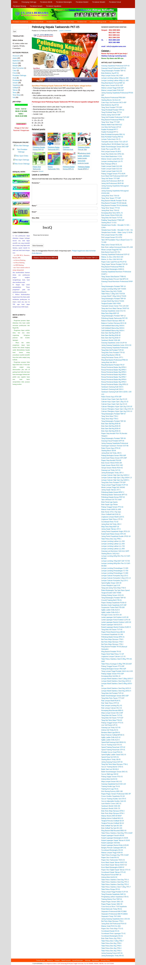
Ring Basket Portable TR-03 (111, 651)
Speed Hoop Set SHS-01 (110, 757)
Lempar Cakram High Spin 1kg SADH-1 (115, 480)
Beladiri (41, 171)
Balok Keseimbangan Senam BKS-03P (115, 146)
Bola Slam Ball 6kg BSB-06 (110, 423)
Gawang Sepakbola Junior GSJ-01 (113, 311)
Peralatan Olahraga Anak (98, 22)
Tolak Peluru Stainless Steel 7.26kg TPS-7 (116, 887)
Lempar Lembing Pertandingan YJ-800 (114, 573)
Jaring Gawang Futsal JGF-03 (111, 762)
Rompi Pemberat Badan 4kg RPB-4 (113, 370)
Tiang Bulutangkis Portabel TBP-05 (113, 598)
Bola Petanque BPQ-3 (109, 164)
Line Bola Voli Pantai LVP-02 (111, 127)
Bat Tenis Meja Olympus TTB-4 (112, 642)
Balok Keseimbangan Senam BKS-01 (114, 772)
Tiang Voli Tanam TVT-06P (110, 178)
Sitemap (87, 960)
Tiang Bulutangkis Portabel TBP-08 (113, 421)
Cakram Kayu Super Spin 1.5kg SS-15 (114, 401)
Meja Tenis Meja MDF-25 (110, 313)
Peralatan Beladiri (98, 2)
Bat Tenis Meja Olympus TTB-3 (112, 921)
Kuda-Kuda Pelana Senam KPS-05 (113, 534)
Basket (15, 63)
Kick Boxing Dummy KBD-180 (112, 791)
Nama (34, 205)
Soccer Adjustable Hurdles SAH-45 (113, 801)
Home (15, 2)
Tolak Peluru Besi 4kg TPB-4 (111, 948)
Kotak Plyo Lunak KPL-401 (110, 149)
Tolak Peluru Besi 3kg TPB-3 (111, 951)
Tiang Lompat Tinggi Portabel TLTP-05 (114, 892)
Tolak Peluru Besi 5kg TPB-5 (111, 946)
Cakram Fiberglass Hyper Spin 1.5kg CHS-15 (117, 409)
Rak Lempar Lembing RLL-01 (111, 705)
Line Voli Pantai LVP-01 (109, 725)
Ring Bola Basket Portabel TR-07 (112, 365)
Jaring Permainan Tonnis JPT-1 (112, 357)
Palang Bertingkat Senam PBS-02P (113, 669)
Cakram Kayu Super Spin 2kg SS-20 (114, 399)
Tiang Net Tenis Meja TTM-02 (111, 720)
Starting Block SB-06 (108, 450)
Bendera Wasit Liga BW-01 (110, 732)
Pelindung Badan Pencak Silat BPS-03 (114, 279)
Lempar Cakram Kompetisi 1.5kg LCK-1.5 (116, 578)
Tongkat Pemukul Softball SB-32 (112, 823)
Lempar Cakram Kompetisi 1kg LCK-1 (114, 580)
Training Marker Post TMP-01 (111, 899)
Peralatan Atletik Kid (116, 22)
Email (34, 212)
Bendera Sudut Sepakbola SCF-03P (113, 605)
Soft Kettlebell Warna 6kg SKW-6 (112, 328)
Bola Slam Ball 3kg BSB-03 (110, 431)
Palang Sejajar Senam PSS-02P (112, 674)
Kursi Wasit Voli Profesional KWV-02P (114, 176)
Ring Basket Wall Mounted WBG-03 (113, 830)
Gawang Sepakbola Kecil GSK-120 (113, 784)
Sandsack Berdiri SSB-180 (110, 340)
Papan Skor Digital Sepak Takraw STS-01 (115, 870)
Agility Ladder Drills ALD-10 (110, 737)
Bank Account (66, 960)
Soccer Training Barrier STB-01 (112, 767)
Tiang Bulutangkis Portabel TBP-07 (113, 414)
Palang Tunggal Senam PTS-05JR (113, 174)
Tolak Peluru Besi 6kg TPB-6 (111, 943)
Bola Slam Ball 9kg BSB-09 (110, 333)
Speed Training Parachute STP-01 (113, 750)
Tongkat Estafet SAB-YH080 (111, 593)
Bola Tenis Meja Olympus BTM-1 (112, 813)
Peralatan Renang (19, 6)
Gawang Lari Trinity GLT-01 (110, 470)
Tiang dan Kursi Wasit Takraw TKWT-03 (115, 308)
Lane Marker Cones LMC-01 (111, 803)
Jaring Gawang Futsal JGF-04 (111, 953)
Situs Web (35, 218)
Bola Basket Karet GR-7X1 (110, 252)
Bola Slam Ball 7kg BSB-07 (110, 338)
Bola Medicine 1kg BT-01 (110, 73)
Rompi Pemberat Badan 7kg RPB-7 (113, 377)
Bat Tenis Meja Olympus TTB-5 (112, 639)
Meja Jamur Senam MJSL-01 (111, 245)
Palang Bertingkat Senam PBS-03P (113, 455)
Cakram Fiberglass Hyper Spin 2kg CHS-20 (116, 406)
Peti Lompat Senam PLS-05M (111, 235)
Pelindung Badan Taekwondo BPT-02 (114, 495)
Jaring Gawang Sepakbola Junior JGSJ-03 (116, 345)
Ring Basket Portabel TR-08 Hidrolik (114, 203)
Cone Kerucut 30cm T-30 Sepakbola (114, 906)
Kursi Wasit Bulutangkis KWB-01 (112, 269)
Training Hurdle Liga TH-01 (110, 786)
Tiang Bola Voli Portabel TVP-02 (112, 693)
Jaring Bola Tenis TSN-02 (110, 210)
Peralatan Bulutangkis (64, 2)
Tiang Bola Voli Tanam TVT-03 (111, 629)
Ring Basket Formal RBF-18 (111, 875)
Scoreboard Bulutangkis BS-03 (112, 850)
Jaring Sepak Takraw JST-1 (111, 490)
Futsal (15, 73)
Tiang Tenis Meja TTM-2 (109, 416)
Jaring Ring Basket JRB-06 (110, 355)
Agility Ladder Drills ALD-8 (110, 610)
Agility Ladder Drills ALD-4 (110, 612)
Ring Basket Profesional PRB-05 (112, 267)
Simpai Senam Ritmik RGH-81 (112, 468)
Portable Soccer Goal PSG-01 (111, 752)
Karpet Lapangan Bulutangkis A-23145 (114, 838)
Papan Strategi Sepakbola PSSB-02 (113, 602)
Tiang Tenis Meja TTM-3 (109, 419)
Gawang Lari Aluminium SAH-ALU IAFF (115, 551)
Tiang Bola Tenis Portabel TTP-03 (113, 352)
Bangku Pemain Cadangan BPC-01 (113, 848)
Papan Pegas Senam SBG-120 (112, 901)
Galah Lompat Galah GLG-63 (111, 169)
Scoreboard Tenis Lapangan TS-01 (113, 933)
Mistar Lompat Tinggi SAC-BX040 (113, 487)
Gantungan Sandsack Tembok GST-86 (114, 446)
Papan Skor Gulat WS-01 (110, 857)
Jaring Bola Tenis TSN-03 (110, 196)
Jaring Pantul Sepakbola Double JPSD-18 (115, 536)
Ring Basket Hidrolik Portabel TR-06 (114, 200)
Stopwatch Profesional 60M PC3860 (114, 911)
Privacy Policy (105, 960)
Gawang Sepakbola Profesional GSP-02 (115, 254)
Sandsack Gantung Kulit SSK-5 (112, 387)
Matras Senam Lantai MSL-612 (112, 159)
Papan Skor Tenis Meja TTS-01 (112, 928)
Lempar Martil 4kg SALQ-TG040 (112, 301)
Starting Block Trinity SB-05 (110, 759)
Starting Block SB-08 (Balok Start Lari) (114, 144)
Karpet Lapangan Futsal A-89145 (112, 835)
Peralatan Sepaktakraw (20, 22)
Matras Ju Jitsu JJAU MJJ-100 (112, 257)
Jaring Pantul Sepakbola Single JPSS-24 (115, 531)
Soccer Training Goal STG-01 (111, 745)
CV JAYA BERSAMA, (37, 963)
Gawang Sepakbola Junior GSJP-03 (114, 343)
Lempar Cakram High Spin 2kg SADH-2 (115, 475)
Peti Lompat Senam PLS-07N (111, 237)
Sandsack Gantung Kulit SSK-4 (112, 389)
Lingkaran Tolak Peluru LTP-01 (112, 519)
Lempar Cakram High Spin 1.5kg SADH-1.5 (116, 477)
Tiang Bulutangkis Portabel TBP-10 (113, 286)
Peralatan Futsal (115, 2)
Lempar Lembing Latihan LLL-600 (113, 544)
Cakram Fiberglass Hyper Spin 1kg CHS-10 (116, 411)
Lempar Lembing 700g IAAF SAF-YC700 (115, 561)
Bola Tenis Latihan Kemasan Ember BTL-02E (117, 247)
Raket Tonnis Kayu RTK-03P (111, 397)
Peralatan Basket (82, 2)
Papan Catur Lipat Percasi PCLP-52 (113, 262)
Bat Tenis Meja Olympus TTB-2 (112, 644)
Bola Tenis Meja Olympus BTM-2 (112, 811)
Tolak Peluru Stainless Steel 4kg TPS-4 (115, 882)
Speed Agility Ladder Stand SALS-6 (113, 754)
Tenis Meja (16, 95)
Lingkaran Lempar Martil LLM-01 (112, 517)
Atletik (15, 58)
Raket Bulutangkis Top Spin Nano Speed (115, 590)
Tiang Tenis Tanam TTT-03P (111, 198)
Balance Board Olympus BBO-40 (45, 258)
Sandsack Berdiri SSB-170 (110, 808)
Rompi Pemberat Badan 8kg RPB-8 (113, 379)
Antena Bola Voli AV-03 (109, 779)
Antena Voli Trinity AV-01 (109, 730)
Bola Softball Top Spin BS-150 (111, 826)
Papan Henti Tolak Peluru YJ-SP (112, 654)
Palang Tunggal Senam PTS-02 (112, 507)
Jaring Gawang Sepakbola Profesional (114, 347)
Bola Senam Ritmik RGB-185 (111, 463)
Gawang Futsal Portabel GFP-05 (112, 441)
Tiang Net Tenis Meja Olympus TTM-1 (114, 764)
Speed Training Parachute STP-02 (113, 747)
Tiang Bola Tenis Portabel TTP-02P (113, 482)
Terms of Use (40, 960)
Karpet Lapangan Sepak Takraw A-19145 (115, 840)
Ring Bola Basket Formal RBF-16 (113, 83)
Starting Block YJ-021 (109, 222)
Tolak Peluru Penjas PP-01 (110, 889)
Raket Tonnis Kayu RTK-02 (110, 448)
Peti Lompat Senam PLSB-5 (111, 151)
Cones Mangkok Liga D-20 (110, 585)
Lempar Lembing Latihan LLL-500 (113, 541)
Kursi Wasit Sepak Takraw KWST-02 (114, 865)
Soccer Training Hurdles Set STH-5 (113, 799)
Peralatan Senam (36, 6)
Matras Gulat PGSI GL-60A (111, 926)
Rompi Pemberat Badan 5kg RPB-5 (113, 372)
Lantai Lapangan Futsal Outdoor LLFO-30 (115, 620)
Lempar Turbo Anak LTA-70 (110, 139)
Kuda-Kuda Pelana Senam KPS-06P (114, 458)
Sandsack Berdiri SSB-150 (110, 806)
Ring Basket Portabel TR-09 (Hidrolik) (114, 205)
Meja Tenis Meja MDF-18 (110, 526)
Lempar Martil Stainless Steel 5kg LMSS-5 (116, 688)
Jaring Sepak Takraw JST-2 (111, 529)
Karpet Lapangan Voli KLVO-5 (111, 624)
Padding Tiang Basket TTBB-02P (112, 220)
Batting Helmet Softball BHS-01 (112, 818)
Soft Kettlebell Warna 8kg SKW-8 (112, 325)
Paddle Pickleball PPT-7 (109, 129)
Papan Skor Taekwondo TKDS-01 (113, 860)
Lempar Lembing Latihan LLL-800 (113, 549)
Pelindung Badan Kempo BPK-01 (112, 637)
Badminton (16, 61)
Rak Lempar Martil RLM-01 (110, 700)
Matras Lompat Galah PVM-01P (112, 90)
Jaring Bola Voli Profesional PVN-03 (113, 923)
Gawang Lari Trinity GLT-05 (110, 727)
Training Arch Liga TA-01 (109, 789)
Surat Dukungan (77, 960)
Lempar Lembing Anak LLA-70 (111, 161)
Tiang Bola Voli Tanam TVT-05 (111, 218)
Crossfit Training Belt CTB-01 (111, 600)
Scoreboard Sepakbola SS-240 (112, 634)
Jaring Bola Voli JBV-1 (109, 362)
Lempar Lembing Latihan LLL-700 (113, 546)
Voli (14, 97)
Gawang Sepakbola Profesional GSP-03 (115, 66)
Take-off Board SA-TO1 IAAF (111, 499)
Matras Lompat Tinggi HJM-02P (112, 88)
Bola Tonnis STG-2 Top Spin (111, 512)
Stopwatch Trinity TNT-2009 (111, 916)
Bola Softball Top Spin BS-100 (111, 828)
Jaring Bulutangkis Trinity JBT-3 (112, 473)
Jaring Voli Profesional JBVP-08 (112, 183)
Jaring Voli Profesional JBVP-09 (112, 181)
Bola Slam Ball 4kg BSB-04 (110, 428)
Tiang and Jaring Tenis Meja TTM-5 (113, 588)
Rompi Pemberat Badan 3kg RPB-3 (113, 367)
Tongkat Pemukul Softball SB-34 (112, 821)
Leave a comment (65, 30)
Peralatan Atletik (46, 2)
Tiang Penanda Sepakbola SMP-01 (113, 894)
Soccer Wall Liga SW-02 (109, 774)
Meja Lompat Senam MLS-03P (112, 713)
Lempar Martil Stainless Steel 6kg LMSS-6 (116, 681)
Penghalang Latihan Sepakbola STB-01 (115, 897)
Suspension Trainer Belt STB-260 (113, 607)
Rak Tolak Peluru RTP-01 (110, 703)
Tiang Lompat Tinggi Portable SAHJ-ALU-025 (117, 671)
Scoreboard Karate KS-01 (110, 931)
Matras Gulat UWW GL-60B (111, 509)
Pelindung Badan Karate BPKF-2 (112, 492)
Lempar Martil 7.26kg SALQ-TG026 (113, 296)
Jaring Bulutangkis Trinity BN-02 (112, 955)
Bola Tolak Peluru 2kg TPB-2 (111, 938)
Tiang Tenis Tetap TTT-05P (110, 122)
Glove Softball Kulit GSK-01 (111, 514)
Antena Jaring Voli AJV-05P (110, 115)
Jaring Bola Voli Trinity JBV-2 (111, 524)
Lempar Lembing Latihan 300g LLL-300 (114, 78)
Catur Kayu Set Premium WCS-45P (113, 102)
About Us (50, 960)
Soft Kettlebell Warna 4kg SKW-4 (112, 330)
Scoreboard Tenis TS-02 (109, 522)
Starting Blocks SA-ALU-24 (110, 100)
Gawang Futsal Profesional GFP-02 (113, 68)
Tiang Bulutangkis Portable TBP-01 (113, 70)
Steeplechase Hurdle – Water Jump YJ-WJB (116, 232)
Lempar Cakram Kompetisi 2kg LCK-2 (114, 575)
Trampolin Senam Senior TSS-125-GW (114, 306)
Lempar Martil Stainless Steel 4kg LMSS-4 (116, 691)
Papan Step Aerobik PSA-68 (111, 460)
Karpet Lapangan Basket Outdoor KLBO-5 (116, 627)
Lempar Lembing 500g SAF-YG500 (113, 289)
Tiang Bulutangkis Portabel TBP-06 (113, 438)
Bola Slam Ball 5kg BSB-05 (110, 426)
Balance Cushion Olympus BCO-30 (113, 323)
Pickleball (16, 80)
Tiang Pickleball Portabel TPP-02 (112, 110)
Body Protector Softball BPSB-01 (112, 735)
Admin (55, 30)
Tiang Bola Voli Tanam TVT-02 (111, 715)
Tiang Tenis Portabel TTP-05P (111, 107)
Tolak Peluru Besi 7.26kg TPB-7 (112, 941)
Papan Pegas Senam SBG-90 (111, 904)
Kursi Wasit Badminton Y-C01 (111, 156)
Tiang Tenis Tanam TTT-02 (110, 208)
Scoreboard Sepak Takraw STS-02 (113, 872)
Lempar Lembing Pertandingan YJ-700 (114, 571)
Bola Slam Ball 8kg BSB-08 (110, 335)
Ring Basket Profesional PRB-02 (112, 120)
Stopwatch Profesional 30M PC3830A (114, 914)
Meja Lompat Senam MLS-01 (111, 781)
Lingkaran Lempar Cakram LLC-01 (113, 656)
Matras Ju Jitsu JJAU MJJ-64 (111, 259)
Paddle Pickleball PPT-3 (109, 132)
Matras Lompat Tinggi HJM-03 (111, 852)
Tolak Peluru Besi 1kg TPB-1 (111, 539)
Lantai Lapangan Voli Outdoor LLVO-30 (114, 617)
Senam (15, 83)
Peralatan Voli (81, 22)
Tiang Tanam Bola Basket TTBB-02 (113, 276)
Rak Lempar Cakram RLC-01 (111, 708)
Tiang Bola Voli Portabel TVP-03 (112, 350)
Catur (14, 70)
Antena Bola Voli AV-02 (109, 877)
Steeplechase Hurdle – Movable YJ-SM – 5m (117, 230)
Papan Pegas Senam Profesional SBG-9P (116, 794)
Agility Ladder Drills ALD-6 (110, 740)
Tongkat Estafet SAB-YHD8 (111, 303)
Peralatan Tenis (52, 22)
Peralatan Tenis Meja (67, 22)
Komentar (36, 183)
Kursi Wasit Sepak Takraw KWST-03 (114, 862)
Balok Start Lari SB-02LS (110, 769)
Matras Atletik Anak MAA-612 (111, 124)
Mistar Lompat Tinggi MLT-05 (111, 249)
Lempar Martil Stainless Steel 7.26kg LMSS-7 (117, 678)
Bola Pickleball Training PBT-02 (112, 137)
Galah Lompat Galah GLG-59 (111, 171)
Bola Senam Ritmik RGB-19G (111, 215)
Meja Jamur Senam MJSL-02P (112, 85)
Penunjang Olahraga (28, 2)
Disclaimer (95, 960)
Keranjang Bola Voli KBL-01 (110, 676)
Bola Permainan (18, 68)
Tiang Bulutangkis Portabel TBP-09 (113, 298)
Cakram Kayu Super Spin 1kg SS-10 (114, 404)
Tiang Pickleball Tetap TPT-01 (111, 112)
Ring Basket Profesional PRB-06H (113, 97)
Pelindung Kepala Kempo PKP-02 (113, 497)
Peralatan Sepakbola (53, 6)
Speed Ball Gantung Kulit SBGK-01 (113, 742)
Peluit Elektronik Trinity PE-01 (111, 909)
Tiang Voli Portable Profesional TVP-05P (115, 117)
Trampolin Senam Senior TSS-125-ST (114, 142)
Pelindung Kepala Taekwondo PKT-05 (56, 27)
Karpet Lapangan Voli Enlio (110, 843)
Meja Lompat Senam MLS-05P (112, 75)
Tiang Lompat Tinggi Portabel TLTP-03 (114, 485)
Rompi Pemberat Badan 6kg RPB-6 (113, 374)
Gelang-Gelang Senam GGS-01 (112, 595)
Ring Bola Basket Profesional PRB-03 (114, 360)
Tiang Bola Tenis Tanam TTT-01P (112, 698)
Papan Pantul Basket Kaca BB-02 (113, 632)
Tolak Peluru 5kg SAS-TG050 (111, 291)
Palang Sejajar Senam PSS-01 (112, 776)
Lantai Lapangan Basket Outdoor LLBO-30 (116, 622)
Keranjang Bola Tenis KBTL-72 (112, 213)
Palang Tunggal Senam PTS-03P (112, 666)
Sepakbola (16, 85)
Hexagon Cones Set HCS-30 (111, 615)
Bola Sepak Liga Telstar (109, 504)
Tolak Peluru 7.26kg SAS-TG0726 (113, 294)
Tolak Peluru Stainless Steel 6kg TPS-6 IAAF (117, 833)
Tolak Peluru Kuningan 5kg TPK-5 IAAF (115, 855)
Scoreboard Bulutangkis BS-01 (112, 936)
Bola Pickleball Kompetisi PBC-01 (113, 134)
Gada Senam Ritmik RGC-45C (112, 465)
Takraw (15, 90)
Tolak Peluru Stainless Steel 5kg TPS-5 (115, 884)
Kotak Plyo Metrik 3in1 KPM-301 (112, 154)
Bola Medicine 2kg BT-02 (110, 105)
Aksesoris (16, 56)
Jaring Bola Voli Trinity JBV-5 (111, 453)
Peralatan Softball (37, 22)
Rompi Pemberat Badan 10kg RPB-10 (114, 384)
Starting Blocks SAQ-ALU (110, 553)
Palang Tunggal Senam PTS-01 (112, 723)
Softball (15, 87)
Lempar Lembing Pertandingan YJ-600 (114, 568)
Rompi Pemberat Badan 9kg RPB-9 (113, 382)
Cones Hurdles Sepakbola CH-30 (113, 796)
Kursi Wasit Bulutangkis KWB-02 (112, 867)
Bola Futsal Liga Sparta (109, 502)
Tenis (14, 92)
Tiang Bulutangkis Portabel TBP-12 (85, 258)
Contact (57, 960)
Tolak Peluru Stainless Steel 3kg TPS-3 (115, 879)
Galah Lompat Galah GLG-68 (111, 166)
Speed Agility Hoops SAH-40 (111, 583)
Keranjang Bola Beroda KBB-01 (112, 710)
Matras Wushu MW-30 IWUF (111, 816)
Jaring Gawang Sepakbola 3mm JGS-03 (115, 919)
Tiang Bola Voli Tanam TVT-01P (112, 718)
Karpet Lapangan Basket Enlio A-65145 (115, 845)
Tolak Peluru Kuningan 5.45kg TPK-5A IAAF (116, 664)
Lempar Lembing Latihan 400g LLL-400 (114, 80)
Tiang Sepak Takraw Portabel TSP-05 (114, 264)
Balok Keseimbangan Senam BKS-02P (115, 696)
